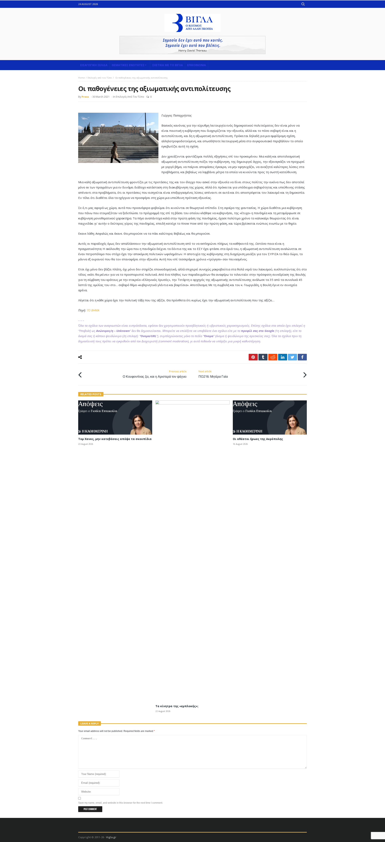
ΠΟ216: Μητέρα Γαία (213, 374)
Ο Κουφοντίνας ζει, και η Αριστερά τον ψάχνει (154, 374)
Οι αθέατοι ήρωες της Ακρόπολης (258, 439)
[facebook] (302, 357)
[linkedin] (282, 357)
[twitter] (292, 357)
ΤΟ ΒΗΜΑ (93, 310)
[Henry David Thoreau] (192, 45)
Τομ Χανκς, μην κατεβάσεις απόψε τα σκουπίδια (115, 439)
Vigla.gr (111, 837)
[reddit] (272, 357)
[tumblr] (262, 357)
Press (85, 96)
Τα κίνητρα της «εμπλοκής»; (176, 706)
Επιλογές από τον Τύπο (100, 77)
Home (81, 77)
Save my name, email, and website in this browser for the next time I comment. (120, 802)
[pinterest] (253, 357)
